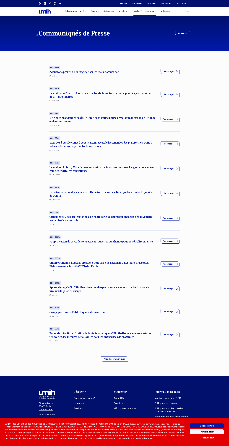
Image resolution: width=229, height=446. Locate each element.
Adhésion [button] (165, 11)
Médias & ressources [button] (143, 11)
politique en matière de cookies (139, 438)
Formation (151, 3)
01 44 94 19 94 (46, 409)
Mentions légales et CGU (168, 398)
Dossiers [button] (122, 11)
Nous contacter (182, 3)
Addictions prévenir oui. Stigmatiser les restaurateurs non (84, 72)
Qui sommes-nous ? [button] (75, 11)
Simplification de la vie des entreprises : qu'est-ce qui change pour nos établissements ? (101, 241)
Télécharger (171, 71)
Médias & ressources (125, 408)
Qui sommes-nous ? (84, 398)
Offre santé (137, 3)
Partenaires (166, 3)
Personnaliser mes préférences (171, 416)
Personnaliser (207, 431)
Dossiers (118, 403)
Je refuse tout (207, 437)
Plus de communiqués (114, 359)
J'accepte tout (207, 425)
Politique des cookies (166, 403)
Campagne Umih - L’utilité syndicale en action (77, 312)
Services (95, 11)
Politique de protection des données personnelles (169, 410)
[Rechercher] (187, 11)
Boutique (123, 3)
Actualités (109, 11)
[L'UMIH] (45, 11)
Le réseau (79, 403)
